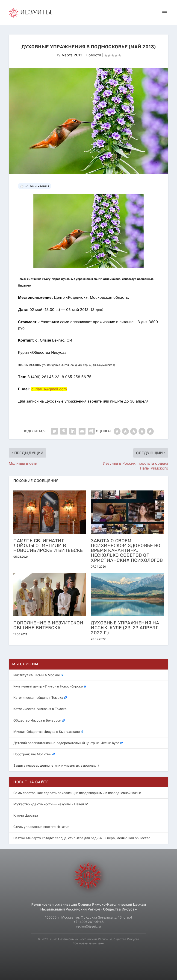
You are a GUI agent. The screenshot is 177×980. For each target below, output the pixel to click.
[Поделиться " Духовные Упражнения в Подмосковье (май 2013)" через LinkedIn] (72, 431)
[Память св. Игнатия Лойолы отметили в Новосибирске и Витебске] (49, 512)
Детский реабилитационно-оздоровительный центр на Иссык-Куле (66, 743)
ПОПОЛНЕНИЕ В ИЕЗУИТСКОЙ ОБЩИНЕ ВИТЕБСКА (48, 625)
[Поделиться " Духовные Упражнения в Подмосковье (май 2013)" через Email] (82, 431)
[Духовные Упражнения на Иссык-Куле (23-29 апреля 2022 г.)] (127, 594)
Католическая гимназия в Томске (40, 709)
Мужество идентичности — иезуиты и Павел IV (50, 804)
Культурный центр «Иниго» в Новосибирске (48, 686)
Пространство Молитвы (32, 754)
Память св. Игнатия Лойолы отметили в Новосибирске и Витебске (48, 545)
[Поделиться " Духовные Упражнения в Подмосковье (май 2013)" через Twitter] (54, 431)
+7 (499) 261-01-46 (89, 922)
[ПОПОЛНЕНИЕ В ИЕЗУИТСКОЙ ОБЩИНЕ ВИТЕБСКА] (49, 594)
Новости (93, 55)
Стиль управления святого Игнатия (41, 827)
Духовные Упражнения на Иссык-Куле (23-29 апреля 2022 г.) (125, 627)
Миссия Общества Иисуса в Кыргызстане (46, 732)
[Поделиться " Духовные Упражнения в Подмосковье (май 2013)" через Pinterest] (63, 431)
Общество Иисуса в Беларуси (37, 720)
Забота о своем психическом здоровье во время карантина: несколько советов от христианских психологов (127, 550)
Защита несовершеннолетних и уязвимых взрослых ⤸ (56, 765)
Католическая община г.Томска (38, 697)
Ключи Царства (25, 815)
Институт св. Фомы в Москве (36, 675)
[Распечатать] (91, 431)
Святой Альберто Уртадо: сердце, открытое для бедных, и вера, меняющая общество (81, 838)
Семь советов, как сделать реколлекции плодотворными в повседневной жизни (77, 793)
